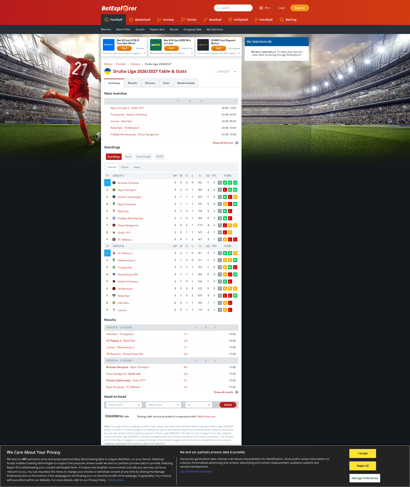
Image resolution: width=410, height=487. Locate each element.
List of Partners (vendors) (196, 471)
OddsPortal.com (205, 416)
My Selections (215, 29)
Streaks (140, 29)
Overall (112, 167)
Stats (166, 83)
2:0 (185, 340)
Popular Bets (157, 29)
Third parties (116, 480)
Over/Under (143, 156)
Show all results (224, 392)
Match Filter (123, 29)
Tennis (191, 20)
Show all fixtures (223, 143)
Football (116, 20)
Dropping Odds (193, 29)
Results (174, 29)
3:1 (185, 380)
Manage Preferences (365, 478)
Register (300, 8)
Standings (114, 156)
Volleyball (241, 20)
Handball (266, 20)
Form (128, 156)
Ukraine (135, 64)
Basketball (142, 20)
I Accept (363, 453)
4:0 (185, 367)
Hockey (168, 20)
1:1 (185, 334)
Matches (106, 29)
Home (107, 64)
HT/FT (159, 156)
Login (282, 8)
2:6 (185, 374)
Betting (291, 20)
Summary (114, 83)
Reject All (362, 466)
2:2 (185, 354)
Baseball (215, 20)
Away (137, 167)
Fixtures (150, 83)
